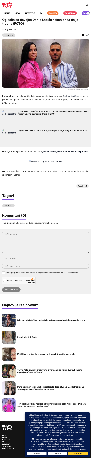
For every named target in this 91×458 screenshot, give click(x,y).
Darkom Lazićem (70, 96)
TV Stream (70, 13)
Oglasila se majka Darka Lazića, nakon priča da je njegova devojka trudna (52, 130)
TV (41, 13)
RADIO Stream (8, 449)
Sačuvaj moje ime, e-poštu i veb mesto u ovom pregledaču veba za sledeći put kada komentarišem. (42, 273)
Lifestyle (30, 13)
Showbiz (7, 35)
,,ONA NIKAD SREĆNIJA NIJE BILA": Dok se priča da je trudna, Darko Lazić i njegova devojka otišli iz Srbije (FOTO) (53, 112)
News (17, 13)
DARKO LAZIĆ (8, 205)
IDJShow (6, 444)
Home (7, 13)
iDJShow (52, 13)
